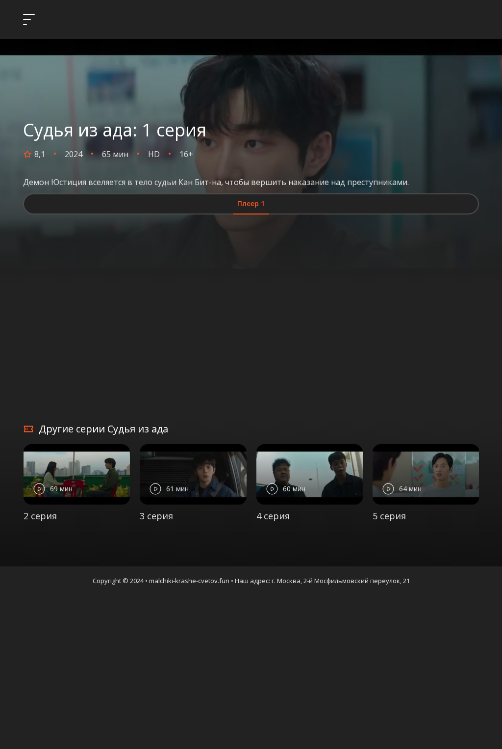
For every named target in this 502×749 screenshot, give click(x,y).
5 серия (389, 516)
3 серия (156, 516)
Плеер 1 (251, 203)
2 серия (40, 516)
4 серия (273, 516)
